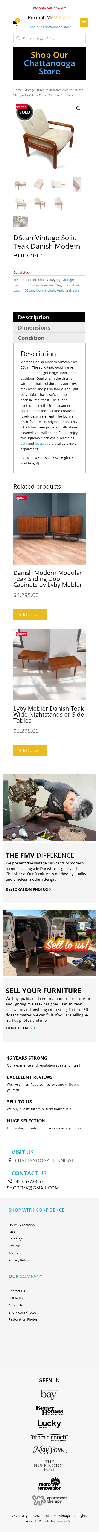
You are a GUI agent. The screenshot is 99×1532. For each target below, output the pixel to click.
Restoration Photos (23, 1319)
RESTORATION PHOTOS (27, 889)
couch (18, 290)
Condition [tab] (31, 337)
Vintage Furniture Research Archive (48, 90)
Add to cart (30, 615)
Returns (15, 1246)
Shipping (15, 1239)
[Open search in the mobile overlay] (49, 38)
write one (72, 1084)
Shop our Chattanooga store (49, 27)
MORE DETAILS (19, 1028)
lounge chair (45, 290)
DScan (29, 290)
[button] (78, 108)
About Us (16, 1305)
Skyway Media (66, 1521)
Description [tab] (34, 317)
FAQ (12, 1232)
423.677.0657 (29, 1181)
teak (60, 290)
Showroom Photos (22, 1312)
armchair (72, 285)
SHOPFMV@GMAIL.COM (33, 1188)
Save (23, 106)
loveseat (41, 443)
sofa (24, 443)
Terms (13, 1253)
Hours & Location (22, 1225)
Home (17, 90)
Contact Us (17, 1291)
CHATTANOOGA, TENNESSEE (46, 1160)
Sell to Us (16, 1298)
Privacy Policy (19, 1260)
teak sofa (72, 290)
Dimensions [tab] (34, 327)
